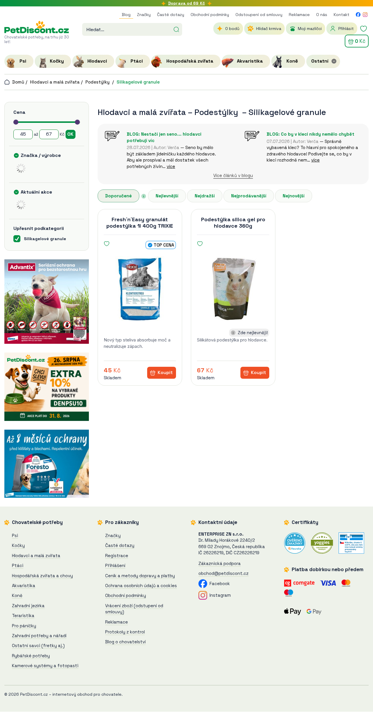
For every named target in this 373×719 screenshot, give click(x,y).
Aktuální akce (36, 192)
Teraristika (23, 615)
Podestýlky (98, 82)
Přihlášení (115, 565)
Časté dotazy (170, 14)
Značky (144, 14)
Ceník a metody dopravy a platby (140, 575)
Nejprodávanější (248, 196)
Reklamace (299, 14)
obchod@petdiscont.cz (223, 573)
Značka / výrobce (41, 155)
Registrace (116, 555)
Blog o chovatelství (125, 641)
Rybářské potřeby (31, 655)
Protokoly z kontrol (125, 632)
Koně (17, 595)
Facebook (218, 583)
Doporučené (118, 196)
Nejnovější (294, 196)
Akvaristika (23, 585)
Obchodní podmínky (210, 14)
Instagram (219, 595)
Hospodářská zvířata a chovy (42, 575)
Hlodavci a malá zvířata (55, 82)
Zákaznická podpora (219, 563)
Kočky (18, 545)
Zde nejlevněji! (253, 332)
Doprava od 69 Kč (186, 3)
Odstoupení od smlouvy (258, 14)
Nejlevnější (167, 196)
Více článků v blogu (233, 175)
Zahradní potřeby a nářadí (39, 635)
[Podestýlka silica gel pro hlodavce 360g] (233, 289)
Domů (17, 82)
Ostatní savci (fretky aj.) (38, 645)
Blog (126, 14)
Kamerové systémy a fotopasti (45, 665)
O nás (321, 14)
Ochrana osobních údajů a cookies (141, 585)
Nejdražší (205, 196)
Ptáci (17, 565)
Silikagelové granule (138, 82)
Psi (15, 535)
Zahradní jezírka (28, 605)
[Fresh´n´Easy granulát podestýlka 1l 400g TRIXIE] (140, 289)
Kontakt (341, 14)
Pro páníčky (24, 625)
